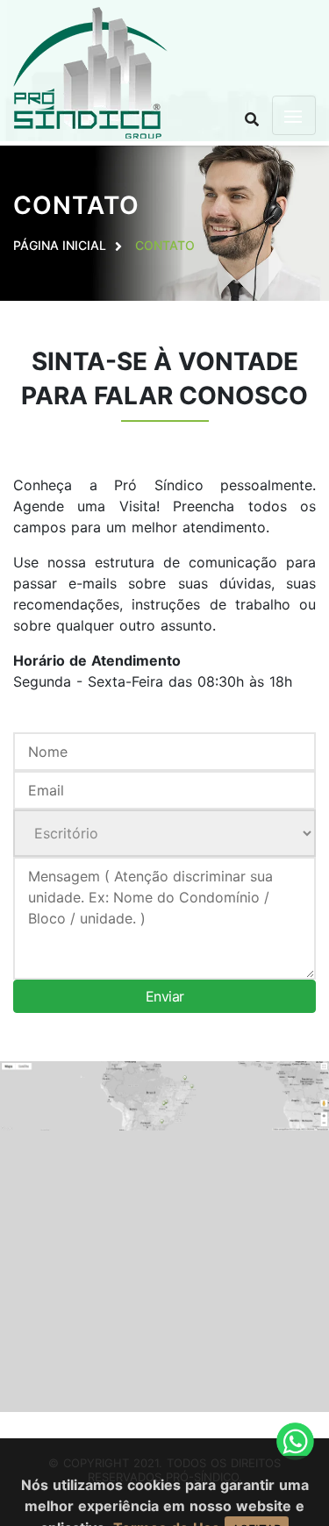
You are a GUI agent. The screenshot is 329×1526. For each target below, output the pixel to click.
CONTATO (165, 245)
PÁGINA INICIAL (59, 245)
